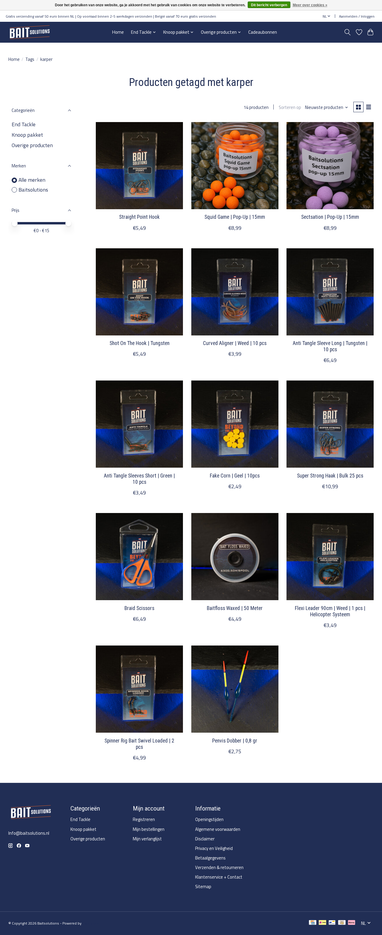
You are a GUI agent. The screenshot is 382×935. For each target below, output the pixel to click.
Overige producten (32, 145)
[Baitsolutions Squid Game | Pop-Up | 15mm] (234, 165)
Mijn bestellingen (148, 829)
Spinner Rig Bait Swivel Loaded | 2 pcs (139, 744)
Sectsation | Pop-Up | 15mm (330, 217)
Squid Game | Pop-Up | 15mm (234, 217)
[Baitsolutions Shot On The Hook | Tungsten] (139, 291)
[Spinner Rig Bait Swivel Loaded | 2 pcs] (139, 689)
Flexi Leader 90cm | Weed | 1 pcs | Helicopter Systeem (330, 611)
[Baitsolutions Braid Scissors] (139, 556)
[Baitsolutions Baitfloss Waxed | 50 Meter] (234, 556)
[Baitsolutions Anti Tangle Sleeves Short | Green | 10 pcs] (139, 424)
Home (118, 32)
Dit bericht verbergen (269, 5)
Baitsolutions (33, 190)
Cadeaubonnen (262, 32)
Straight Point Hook (139, 217)
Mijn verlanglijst (147, 838)
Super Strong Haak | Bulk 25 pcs (330, 476)
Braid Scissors (139, 608)
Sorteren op (290, 107)
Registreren (144, 819)
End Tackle (24, 124)
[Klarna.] (351, 923)
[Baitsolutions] (29, 32)
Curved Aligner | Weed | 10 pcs (235, 343)
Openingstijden (209, 819)
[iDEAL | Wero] (322, 923)
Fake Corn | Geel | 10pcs (235, 476)
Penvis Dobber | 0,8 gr (234, 741)
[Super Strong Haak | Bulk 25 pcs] (330, 424)
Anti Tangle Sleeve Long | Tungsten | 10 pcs (330, 346)
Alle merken (32, 180)
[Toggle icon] (347, 32)
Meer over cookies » (310, 5)
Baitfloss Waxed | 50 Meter (235, 608)
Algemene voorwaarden (217, 829)
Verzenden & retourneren (219, 867)
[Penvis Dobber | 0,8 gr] (234, 689)
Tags (29, 59)
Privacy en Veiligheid (214, 848)
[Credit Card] (312, 923)
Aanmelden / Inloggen (357, 16)
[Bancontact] (332, 923)
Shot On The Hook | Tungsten (140, 343)
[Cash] (342, 923)
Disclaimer (205, 838)
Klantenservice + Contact (218, 877)
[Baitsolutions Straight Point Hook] (139, 165)
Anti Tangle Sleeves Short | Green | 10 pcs (139, 479)
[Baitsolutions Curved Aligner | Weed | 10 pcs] (234, 291)
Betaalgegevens (210, 857)
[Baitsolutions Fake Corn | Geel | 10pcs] (234, 424)
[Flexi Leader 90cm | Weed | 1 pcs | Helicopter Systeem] (330, 556)
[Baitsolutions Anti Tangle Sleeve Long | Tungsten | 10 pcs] (330, 291)
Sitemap (203, 886)
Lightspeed (91, 923)
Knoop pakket (27, 135)
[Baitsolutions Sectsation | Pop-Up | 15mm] (330, 165)
